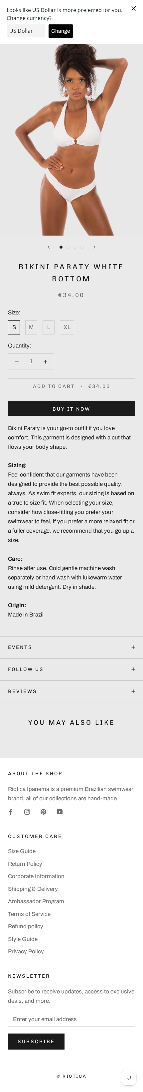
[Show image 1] (61, 247)
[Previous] (49, 247)
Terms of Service (29, 914)
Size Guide (22, 851)
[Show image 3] (74, 247)
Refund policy (25, 926)
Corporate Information (36, 876)
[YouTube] (60, 811)
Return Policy (25, 864)
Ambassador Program (36, 901)
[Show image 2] (68, 247)
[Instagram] (27, 811)
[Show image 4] (81, 247)
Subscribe (36, 1042)
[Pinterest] (43, 811)
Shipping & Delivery (33, 889)
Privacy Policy (26, 951)
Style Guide (23, 939)
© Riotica (71, 1076)
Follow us (26, 669)
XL (67, 327)
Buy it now (71, 409)
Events (20, 647)
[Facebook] (11, 811)
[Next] (94, 247)
